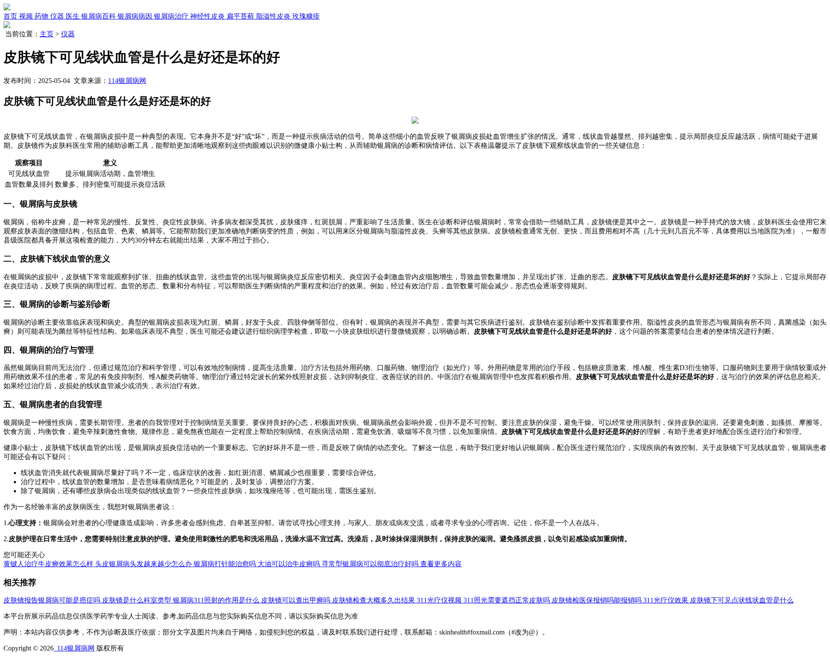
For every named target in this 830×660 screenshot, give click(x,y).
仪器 (68, 34)
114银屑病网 (127, 80)
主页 (47, 34)
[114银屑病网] (6, 8)
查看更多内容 (441, 564)
